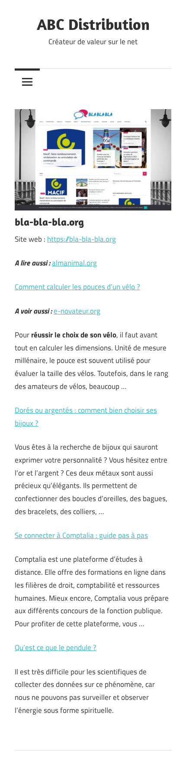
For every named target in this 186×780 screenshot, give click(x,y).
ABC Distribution (93, 24)
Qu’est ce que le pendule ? (55, 647)
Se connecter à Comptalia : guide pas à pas (81, 535)
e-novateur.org (77, 311)
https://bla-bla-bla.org (81, 239)
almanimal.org (74, 263)
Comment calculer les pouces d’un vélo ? (77, 286)
